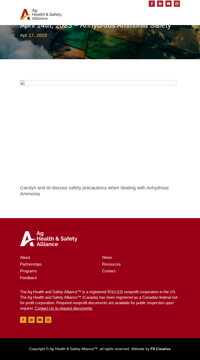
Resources (111, 264)
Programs (28, 271)
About (25, 257)
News (107, 257)
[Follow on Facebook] (152, 4)
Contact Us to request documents (63, 308)
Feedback (28, 277)
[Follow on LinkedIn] (160, 4)
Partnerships (31, 264)
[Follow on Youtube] (168, 4)
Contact (108, 271)
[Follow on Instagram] (177, 4)
